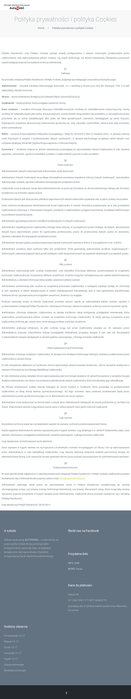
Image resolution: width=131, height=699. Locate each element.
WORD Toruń (75, 569)
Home (41, 28)
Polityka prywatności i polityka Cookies (72, 28)
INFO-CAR (73, 563)
